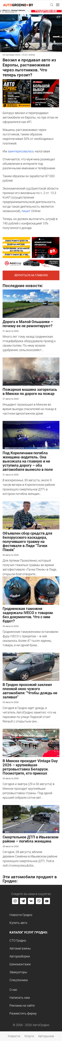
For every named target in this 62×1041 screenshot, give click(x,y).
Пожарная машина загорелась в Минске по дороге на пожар (30, 391)
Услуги (29, 1036)
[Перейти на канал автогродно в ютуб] (47, 901)
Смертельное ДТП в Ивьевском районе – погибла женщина (31, 839)
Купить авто (18, 923)
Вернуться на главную (31, 275)
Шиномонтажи (20, 964)
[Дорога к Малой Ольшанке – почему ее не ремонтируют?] (31, 303)
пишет (26, 211)
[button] (51, 4)
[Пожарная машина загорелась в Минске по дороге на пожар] (31, 371)
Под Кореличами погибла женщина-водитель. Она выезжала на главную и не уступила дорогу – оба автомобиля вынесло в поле (28, 461)
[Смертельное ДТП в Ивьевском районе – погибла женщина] (31, 819)
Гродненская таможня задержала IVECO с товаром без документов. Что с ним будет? (28, 615)
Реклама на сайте (22, 1005)
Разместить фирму (23, 1013)
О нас (13, 989)
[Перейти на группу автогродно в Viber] (39, 901)
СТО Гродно (17, 940)
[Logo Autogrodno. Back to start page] (18, 5)
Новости (14, 1036)
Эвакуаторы (18, 972)
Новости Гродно (20, 915)
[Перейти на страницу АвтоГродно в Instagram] (15, 901)
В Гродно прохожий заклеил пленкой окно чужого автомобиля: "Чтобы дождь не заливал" (30, 691)
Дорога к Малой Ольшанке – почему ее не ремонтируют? (28, 324)
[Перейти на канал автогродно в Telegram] (23, 901)
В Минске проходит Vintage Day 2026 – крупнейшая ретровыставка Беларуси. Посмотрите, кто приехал (30, 767)
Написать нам (19, 997)
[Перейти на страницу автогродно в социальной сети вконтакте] (31, 901)
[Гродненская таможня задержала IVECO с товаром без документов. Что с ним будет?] (31, 590)
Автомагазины (20, 948)
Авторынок (46, 1036)
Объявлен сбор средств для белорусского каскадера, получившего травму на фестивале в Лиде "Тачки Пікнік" (27, 541)
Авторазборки (19, 956)
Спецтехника (18, 980)
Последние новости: (23, 285)
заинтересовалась (21, 151)
